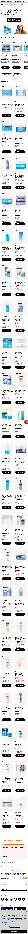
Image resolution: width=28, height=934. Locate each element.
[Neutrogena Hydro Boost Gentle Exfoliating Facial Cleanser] (21, 243)
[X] (21, 7)
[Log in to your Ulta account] (23, 4)
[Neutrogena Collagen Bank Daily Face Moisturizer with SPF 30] (7, 386)
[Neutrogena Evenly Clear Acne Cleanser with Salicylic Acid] (21, 739)
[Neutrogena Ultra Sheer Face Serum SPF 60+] (7, 668)
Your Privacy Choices (15, 927)
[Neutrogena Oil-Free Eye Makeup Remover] (7, 170)
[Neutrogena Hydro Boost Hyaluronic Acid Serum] (7, 456)
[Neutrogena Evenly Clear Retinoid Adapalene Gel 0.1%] (7, 774)
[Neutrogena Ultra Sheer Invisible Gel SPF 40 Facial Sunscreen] (7, 633)
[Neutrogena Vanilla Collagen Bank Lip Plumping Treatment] (21, 314)
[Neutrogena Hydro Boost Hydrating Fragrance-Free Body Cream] (21, 598)
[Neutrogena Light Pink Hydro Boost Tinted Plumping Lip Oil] (21, 669)
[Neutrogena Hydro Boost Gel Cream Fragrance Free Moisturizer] (21, 171)
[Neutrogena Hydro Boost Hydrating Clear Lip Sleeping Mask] (21, 633)
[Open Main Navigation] (2, 4)
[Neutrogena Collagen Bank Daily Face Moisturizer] (7, 597)
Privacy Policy (19, 919)
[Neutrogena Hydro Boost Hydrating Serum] (21, 421)
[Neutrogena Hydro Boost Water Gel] (7, 421)
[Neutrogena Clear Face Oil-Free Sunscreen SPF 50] (21, 385)
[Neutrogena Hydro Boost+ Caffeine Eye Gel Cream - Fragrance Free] (21, 350)
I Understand (14, 931)
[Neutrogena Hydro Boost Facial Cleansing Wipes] (7, 134)
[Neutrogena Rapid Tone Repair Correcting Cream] (7, 526)
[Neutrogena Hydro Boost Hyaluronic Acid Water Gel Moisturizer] (21, 135)
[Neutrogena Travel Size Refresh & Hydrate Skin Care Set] (21, 774)
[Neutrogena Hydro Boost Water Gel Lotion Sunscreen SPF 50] (7, 491)
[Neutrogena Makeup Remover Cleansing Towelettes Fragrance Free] (17, 53)
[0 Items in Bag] (26, 5)
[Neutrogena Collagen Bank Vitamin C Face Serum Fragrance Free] (21, 491)
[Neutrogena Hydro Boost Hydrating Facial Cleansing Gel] (7, 314)
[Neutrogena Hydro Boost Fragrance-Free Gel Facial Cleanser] (7, 243)
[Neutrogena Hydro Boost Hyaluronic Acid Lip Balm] (21, 562)
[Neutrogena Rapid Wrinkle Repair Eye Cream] (21, 704)
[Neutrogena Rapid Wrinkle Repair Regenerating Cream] (21, 278)
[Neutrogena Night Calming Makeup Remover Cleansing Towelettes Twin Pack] (21, 207)
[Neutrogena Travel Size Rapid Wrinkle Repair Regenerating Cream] (7, 810)
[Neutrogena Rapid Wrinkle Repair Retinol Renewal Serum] (21, 526)
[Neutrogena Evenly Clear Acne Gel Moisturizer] (21, 809)
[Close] (26, 911)
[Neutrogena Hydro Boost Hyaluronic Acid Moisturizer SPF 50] (7, 278)
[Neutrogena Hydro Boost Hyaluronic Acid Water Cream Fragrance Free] (7, 207)
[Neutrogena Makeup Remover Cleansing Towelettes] (6, 53)
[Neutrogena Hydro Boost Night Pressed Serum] (7, 738)
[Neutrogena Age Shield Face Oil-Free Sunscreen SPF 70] (7, 562)
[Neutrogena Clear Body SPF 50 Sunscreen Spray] (7, 704)
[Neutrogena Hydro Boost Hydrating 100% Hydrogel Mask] (7, 349)
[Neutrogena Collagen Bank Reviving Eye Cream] (21, 455)
